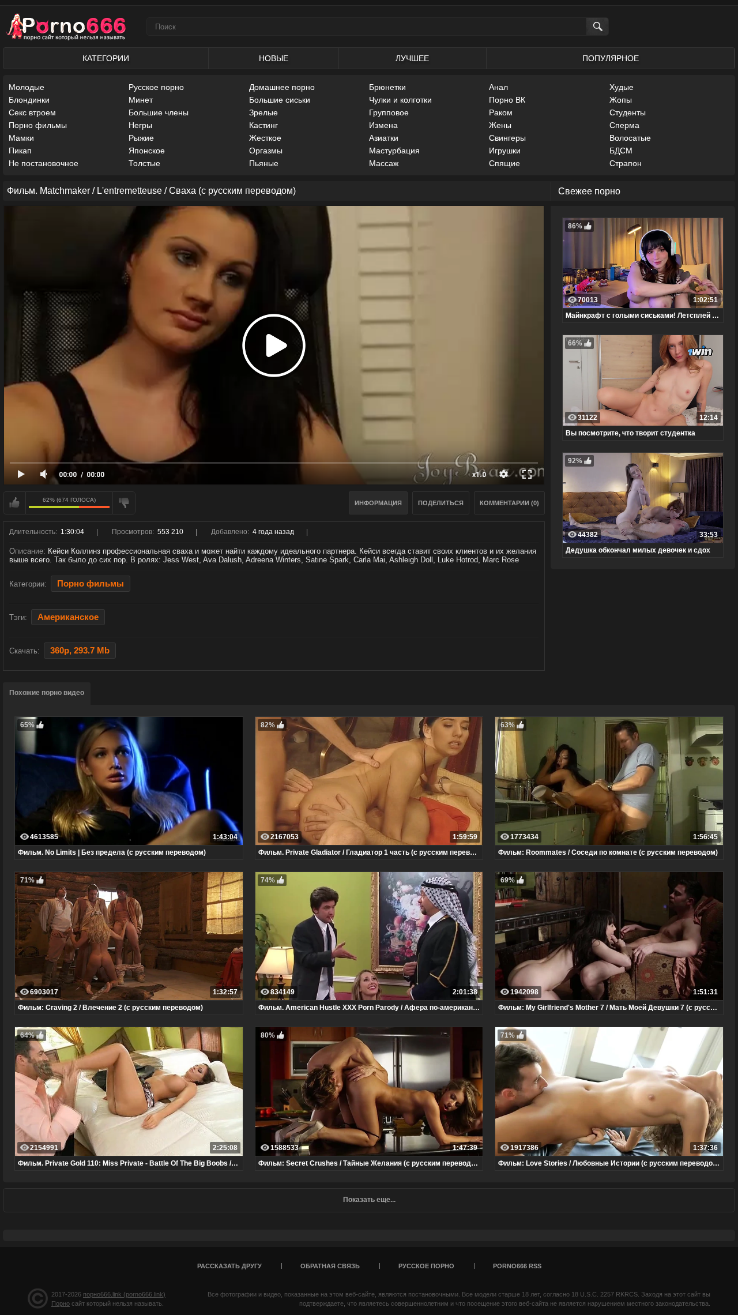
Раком (501, 112)
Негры (140, 125)
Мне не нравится (123, 502)
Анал (498, 87)
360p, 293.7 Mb (80, 650)
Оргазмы (266, 150)
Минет (141, 99)
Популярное (610, 58)
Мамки (21, 137)
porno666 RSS (517, 1266)
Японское (147, 150)
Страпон (625, 163)
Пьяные (263, 163)
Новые (273, 58)
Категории (105, 58)
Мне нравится (14, 502)
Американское (68, 617)
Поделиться (441, 502)
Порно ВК (507, 99)
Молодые (26, 87)
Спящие (504, 163)
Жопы (620, 99)
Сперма (624, 125)
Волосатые (630, 137)
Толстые (144, 163)
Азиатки (383, 137)
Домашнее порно (282, 87)
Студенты (627, 112)
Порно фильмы (38, 125)
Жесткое (265, 137)
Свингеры (507, 137)
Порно (60, 1303)
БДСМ (620, 150)
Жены (500, 125)
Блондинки (29, 99)
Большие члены (159, 112)
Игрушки (505, 150)
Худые (621, 87)
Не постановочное (43, 163)
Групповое (389, 112)
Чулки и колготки (400, 99)
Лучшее (412, 58)
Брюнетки (387, 87)
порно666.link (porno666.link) (124, 1294)
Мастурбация (394, 150)
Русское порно (156, 87)
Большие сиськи (279, 99)
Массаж (383, 163)
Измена (383, 125)
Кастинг (263, 125)
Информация (378, 502)
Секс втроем (32, 112)
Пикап (20, 150)
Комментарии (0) (509, 502)
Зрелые (263, 112)
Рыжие (141, 137)
